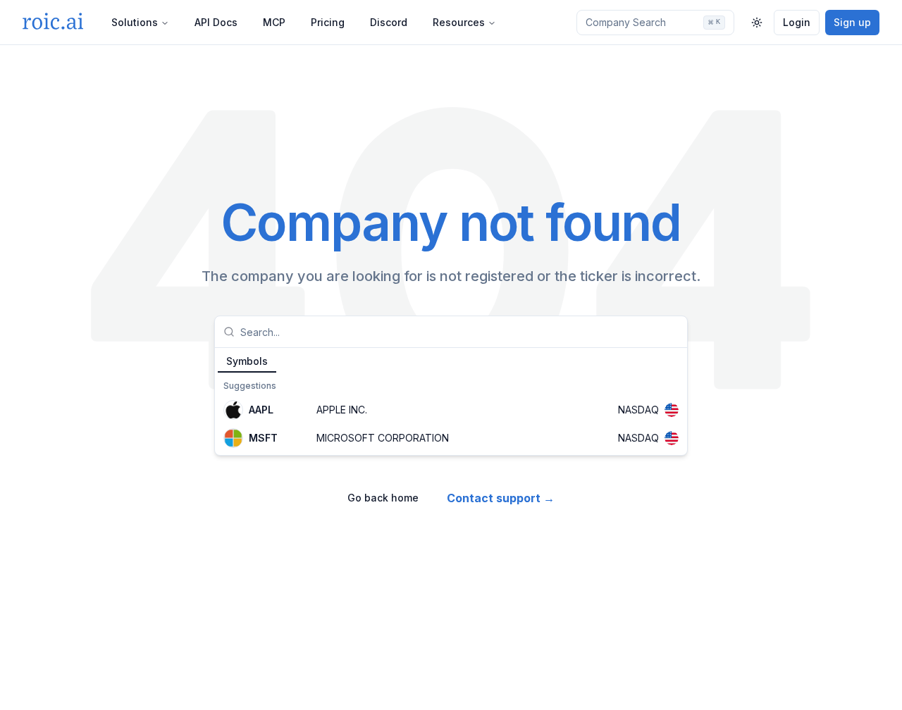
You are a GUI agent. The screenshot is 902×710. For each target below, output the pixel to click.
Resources (459, 22)
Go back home (383, 498)
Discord (388, 22)
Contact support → (501, 498)
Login (796, 22)
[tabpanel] (451, 414)
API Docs (215, 22)
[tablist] (451, 360)
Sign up (852, 22)
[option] (451, 410)
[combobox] (459, 331)
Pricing (328, 22)
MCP (274, 22)
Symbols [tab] (247, 361)
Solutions (134, 22)
